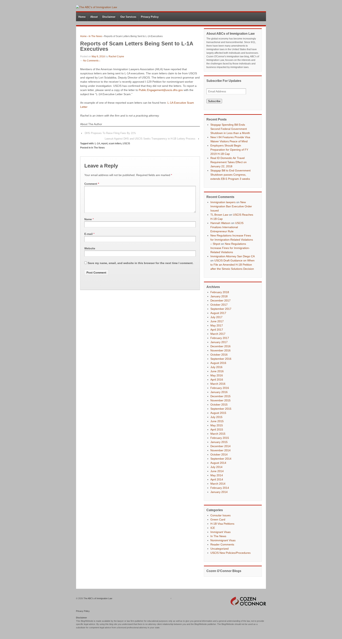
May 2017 (216, 325)
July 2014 (216, 467)
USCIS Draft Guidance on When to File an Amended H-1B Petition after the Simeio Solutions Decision (232, 264)
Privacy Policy (150, 16)
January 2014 (219, 492)
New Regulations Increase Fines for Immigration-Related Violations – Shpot (231, 239)
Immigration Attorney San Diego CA (232, 256)
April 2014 (216, 479)
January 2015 (219, 442)
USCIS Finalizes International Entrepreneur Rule (226, 227)
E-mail (88, 233)
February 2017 (219, 338)
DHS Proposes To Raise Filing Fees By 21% (110, 133)
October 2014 (219, 454)
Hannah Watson (220, 223)
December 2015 (220, 396)
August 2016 (218, 362)
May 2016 (216, 375)
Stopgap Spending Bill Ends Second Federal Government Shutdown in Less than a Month (230, 129)
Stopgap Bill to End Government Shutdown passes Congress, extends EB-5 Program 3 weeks (230, 174)
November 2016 (220, 350)
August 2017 (218, 313)
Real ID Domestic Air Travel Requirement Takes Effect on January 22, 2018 (228, 162)
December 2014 (220, 446)
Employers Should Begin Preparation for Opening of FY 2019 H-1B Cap (229, 149)
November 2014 (220, 450)
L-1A (97, 143)
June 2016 (217, 371)
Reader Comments (222, 544)
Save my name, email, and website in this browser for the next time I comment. (140, 263)
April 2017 (216, 329)
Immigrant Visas (220, 532)
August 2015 (218, 412)
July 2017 (216, 317)
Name (88, 219)
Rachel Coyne (116, 56)
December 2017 (220, 300)
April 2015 (216, 429)
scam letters (115, 143)
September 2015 (220, 408)
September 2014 (220, 458)
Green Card (217, 519)
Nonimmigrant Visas (223, 540)
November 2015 (220, 400)
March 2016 (217, 383)
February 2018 (219, 292)
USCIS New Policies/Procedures (230, 552)
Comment (91, 183)
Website (89, 248)
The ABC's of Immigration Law (97, 598)
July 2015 (216, 417)
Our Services (128, 16)
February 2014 (219, 487)
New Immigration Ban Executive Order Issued (231, 206)
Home (82, 16)
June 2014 (217, 471)
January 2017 (219, 342)
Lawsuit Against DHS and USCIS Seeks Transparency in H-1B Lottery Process (150, 138)
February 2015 (219, 437)
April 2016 (216, 379)
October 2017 (219, 304)
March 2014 (217, 483)
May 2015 (216, 425)
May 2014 (216, 475)
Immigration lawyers (223, 202)
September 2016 (220, 358)
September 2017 (220, 308)
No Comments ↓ (91, 60)
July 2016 (216, 367)
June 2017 (217, 321)
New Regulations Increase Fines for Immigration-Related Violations (230, 248)
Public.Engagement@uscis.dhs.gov (161, 90)
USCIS (126, 143)
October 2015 (219, 404)
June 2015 (217, 421)
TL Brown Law (219, 214)
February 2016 (219, 387)
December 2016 (220, 346)
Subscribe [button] (214, 101)
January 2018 (219, 296)
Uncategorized (219, 548)
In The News (95, 36)
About (94, 16)
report (104, 143)
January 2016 (219, 392)
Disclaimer (108, 16)
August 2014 (218, 462)
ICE (212, 527)
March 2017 (217, 333)
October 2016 (219, 354)
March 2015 (217, 433)
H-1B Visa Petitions (222, 523)
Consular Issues (220, 515)
